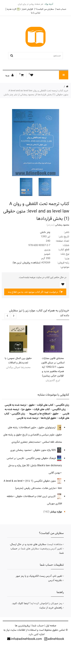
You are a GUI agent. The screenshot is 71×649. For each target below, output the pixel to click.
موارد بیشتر (56, 512)
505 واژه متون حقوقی (44, 450)
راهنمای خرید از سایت (50, 608)
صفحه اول (51, 625)
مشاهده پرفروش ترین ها (26, 262)
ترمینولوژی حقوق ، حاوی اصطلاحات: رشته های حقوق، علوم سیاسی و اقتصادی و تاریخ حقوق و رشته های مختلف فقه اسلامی (32, 434)
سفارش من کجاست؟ (45, 9)
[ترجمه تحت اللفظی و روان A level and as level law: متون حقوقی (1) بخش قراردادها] (44, 187)
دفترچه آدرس (55, 580)
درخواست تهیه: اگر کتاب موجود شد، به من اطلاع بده (33, 292)
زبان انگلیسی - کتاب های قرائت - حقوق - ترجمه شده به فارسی (37, 405)
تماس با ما (35, 13)
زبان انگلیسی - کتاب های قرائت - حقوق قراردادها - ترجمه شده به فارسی (36, 416)
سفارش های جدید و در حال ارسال (28, 544)
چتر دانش (45, 232)
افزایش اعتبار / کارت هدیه (20, 9)
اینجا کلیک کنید (20, 603)
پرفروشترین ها (22, 625)
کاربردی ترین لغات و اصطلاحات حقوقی (35, 496)
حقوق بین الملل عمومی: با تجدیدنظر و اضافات (18, 360)
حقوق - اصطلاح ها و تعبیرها (43, 414)
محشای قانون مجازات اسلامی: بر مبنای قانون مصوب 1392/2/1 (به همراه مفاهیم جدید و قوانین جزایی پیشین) (52, 367)
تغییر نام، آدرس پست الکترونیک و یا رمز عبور (39, 576)
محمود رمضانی (62, 225)
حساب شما (61, 9)
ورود (7, 75)
